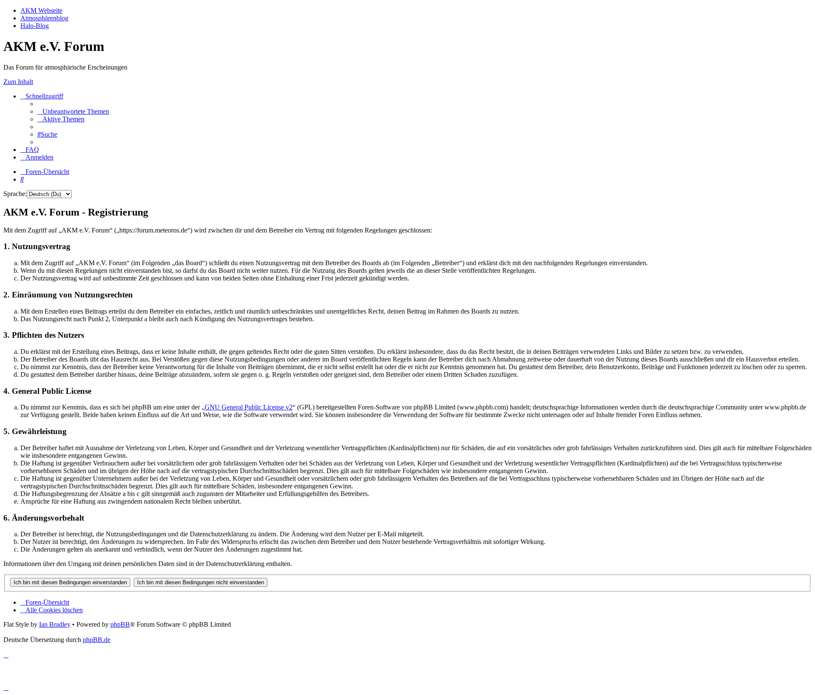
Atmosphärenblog (44, 18)
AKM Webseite (41, 10)
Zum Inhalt (18, 81)
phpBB (120, 624)
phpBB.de (96, 639)
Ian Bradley (54, 624)
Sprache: (15, 193)
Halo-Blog (34, 25)
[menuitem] (73, 111)
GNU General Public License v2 (248, 407)
